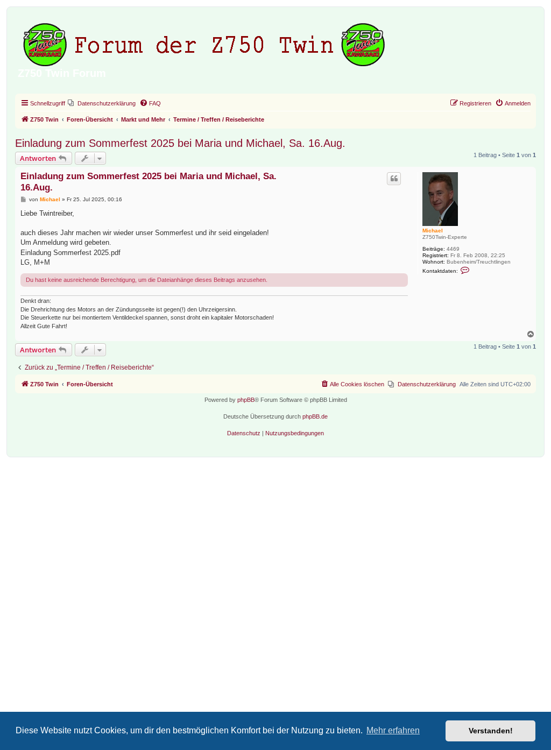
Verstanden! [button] (491, 730)
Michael (432, 231)
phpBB (246, 400)
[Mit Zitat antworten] (394, 178)
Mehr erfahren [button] (393, 730)
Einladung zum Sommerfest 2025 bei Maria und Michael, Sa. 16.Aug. (180, 143)
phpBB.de (315, 416)
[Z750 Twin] (205, 42)
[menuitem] (102, 103)
